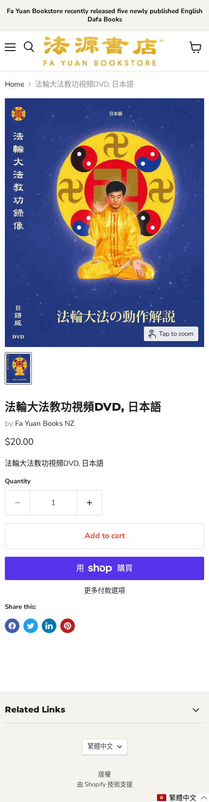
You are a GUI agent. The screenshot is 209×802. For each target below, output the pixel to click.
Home (14, 84)
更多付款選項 (104, 591)
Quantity (18, 481)
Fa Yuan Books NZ (44, 423)
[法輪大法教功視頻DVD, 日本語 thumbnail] (18, 368)
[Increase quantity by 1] (89, 502)
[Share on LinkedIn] (49, 626)
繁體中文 (100, 746)
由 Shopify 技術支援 (105, 784)
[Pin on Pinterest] (67, 626)
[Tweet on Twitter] (30, 626)
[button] (182, 798)
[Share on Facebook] (12, 626)
